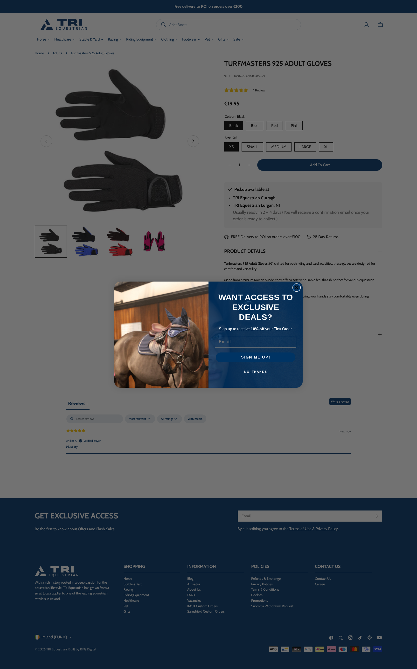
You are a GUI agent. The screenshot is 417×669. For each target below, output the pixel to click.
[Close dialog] (296, 287)
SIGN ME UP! (255, 357)
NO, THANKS (255, 371)
